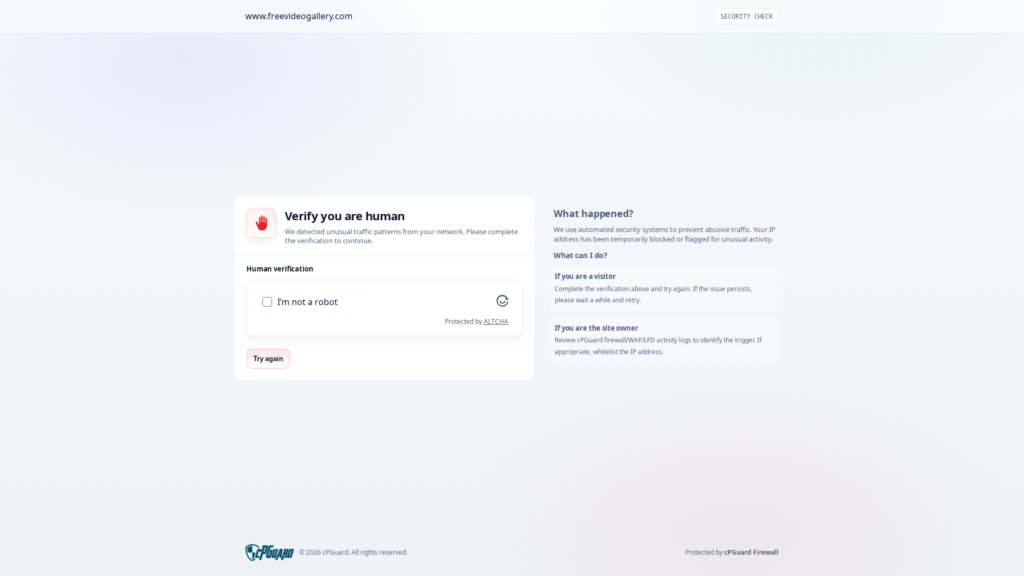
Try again (268, 359)
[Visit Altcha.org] (502, 303)
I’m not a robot (307, 302)
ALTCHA (496, 321)
